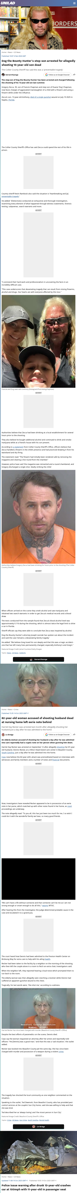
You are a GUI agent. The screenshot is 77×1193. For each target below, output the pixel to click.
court (69, 806)
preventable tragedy (10, 196)
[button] (74, 75)
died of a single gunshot (40, 97)
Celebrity (22, 653)
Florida (11, 100)
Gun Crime (23, 1120)
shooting (60, 747)
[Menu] (74, 3)
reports (45, 905)
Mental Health (44, 1120)
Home (4, 52)
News (10, 52)
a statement (18, 447)
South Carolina (8, 752)
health (47, 959)
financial (55, 760)
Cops (4, 757)
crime (61, 1051)
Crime (16, 709)
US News (17, 52)
